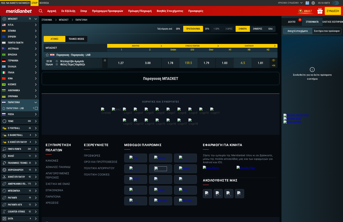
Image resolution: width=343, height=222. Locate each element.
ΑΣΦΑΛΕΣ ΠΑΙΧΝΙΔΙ (58, 167)
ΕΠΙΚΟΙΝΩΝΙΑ (54, 190)
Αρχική (51, 11)
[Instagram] (228, 193)
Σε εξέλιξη (68, 11)
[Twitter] (218, 193)
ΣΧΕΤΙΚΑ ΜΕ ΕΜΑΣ (58, 183)
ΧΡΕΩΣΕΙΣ (52, 203)
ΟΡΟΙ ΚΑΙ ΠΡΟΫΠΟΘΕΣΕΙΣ (101, 162)
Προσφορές (195, 11)
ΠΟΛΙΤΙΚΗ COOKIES (97, 174)
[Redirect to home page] (19, 11)
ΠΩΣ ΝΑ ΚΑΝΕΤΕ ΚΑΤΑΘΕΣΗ (15, 2)
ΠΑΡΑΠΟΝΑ (53, 196)
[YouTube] (239, 193)
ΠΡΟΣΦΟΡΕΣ (92, 155)
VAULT (308, 11)
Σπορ (83, 11)
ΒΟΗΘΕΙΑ (44, 2)
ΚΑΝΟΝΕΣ (52, 160)
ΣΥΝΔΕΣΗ (333, 11)
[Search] (41, 11)
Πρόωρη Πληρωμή (140, 11)
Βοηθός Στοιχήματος (170, 11)
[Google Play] (252, 171)
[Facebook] (207, 193)
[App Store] (219, 171)
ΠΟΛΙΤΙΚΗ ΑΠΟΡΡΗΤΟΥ (99, 168)
